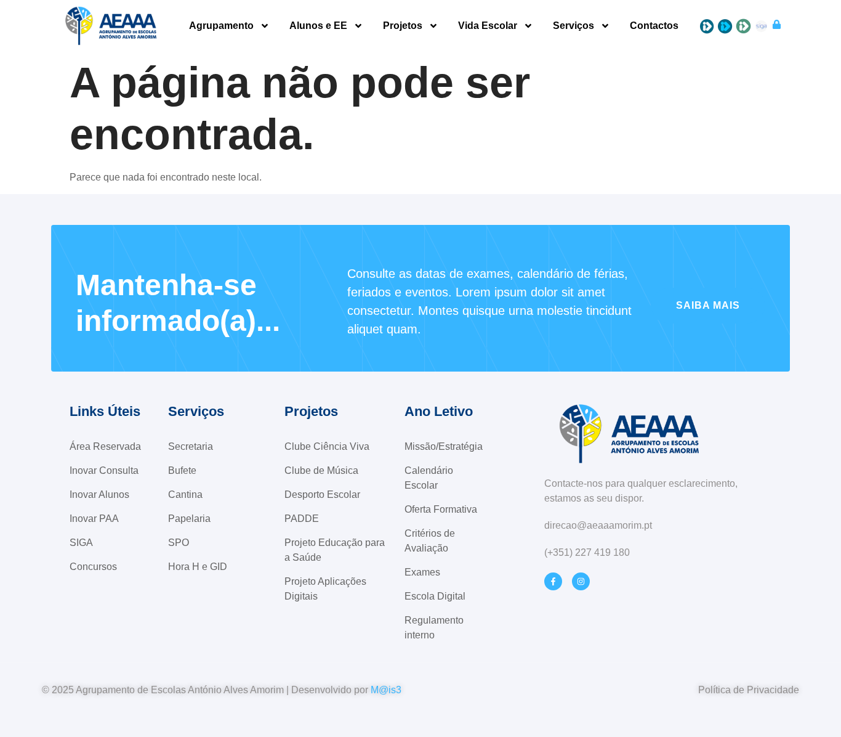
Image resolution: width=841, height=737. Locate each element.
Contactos (654, 26)
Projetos (402, 26)
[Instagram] (581, 581)
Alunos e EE (318, 26)
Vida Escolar (487, 26)
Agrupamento (221, 26)
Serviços (573, 26)
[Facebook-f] (553, 581)
